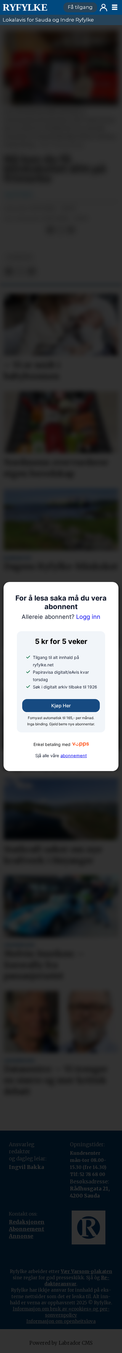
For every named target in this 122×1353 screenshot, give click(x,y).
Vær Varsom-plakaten (86, 1271)
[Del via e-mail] (71, 230)
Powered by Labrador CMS (61, 1343)
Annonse (21, 1236)
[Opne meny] (114, 7)
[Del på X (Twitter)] (60, 230)
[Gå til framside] (30, 7)
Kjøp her (61, 706)
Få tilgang (80, 7)
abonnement (73, 755)
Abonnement (26, 1229)
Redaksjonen (26, 1222)
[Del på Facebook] (50, 230)
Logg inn (103, 7)
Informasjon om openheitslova (61, 1321)
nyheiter (19, 257)
